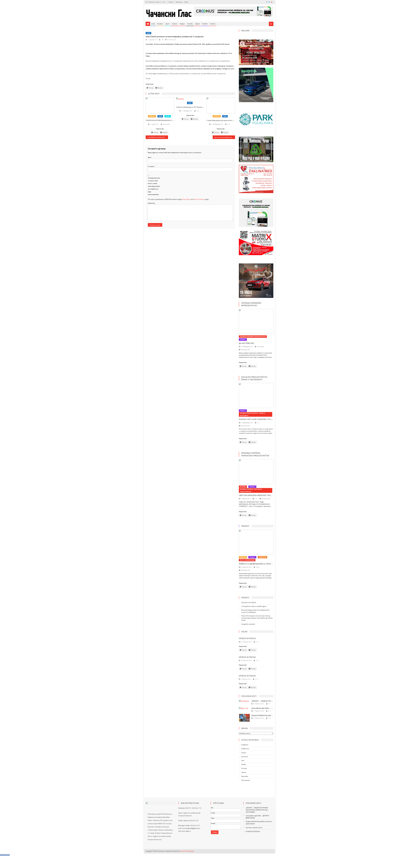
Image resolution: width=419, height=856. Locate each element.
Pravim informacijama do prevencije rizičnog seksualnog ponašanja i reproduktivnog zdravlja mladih (257, 618)
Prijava (186, 2)
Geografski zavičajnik (248, 624)
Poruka (213, 823)
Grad (153, 24)
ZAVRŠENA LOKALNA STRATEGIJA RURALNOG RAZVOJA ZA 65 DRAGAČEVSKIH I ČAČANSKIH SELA (158, 137)
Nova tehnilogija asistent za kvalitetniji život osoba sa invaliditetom (255, 611)
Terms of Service (199, 199)
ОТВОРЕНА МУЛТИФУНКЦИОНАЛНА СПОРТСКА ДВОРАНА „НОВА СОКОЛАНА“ (173, 120)
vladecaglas (166, 124)
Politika (243, 764)
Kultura (174, 24)
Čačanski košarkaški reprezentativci (251, 304)
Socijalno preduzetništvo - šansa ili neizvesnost (254, 378)
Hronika (190, 24)
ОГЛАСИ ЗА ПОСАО (247, 638)
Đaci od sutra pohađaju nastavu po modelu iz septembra (224, 137)
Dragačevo (244, 745)
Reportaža (244, 776)
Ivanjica (243, 753)
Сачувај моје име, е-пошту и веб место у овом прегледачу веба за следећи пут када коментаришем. (154, 186)
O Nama (170, 2)
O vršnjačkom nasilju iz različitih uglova (253, 606)
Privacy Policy (186, 199)
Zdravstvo (262, 557)
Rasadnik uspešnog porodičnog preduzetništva (255, 454)
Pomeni (212, 24)
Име (150, 157)
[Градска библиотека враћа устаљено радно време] (244, 718)
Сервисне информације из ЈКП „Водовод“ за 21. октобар (194, 107)
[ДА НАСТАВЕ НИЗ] (256, 321)
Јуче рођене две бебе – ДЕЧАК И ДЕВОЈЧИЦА (270, 708)
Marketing (179, 2)
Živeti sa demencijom (247, 560)
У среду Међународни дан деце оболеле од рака (222, 120)
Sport (167, 24)
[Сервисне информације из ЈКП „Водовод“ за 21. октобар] (190, 98)
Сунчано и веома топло (254, 827)
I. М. (162, 39)
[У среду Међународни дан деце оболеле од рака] (220, 105)
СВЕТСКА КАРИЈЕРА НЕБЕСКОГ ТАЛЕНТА (257, 495)
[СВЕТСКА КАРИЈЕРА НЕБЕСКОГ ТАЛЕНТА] (256, 471)
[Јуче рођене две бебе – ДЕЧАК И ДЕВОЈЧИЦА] (244, 708)
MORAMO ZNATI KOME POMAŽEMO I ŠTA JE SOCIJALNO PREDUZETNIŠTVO (267, 419)
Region (182, 24)
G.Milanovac (245, 749)
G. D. (197, 111)
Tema (212, 818)
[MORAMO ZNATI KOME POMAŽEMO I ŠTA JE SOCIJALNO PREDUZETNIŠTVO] (256, 395)
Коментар (151, 203)
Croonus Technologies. (187, 851)
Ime (212, 807)
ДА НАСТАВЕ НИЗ (246, 343)
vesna (257, 567)
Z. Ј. (258, 423)
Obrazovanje (245, 780)
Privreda (244, 768)
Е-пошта (151, 166)
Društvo (160, 24)
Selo (242, 760)
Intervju (243, 487)
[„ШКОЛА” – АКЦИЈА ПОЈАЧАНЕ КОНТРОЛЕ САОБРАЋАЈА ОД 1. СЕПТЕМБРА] (244, 701)
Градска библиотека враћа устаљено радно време (271, 715)
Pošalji (215, 832)
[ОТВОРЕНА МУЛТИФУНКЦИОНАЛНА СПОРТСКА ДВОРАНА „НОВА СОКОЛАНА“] (160, 105)
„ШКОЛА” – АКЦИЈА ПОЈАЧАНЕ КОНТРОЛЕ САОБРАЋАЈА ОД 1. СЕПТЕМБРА (257, 810)
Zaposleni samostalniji (248, 602)
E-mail (213, 813)
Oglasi (197, 24)
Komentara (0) (171, 39)
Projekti (205, 24)
